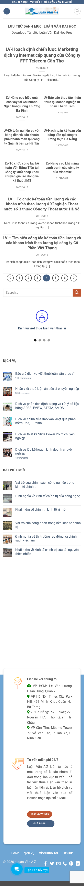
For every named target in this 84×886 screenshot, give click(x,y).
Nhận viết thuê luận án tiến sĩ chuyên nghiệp (47, 389)
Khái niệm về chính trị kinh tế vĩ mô (40, 509)
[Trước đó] (10, 278)
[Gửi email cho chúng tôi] (58, 864)
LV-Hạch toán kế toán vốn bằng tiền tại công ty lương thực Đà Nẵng (62, 135)
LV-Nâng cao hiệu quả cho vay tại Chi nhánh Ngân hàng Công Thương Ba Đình (22, 104)
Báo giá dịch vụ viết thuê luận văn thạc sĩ (44, 374)
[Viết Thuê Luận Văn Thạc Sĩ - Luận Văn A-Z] (42, 11)
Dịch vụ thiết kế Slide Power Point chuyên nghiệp (45, 436)
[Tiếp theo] (73, 278)
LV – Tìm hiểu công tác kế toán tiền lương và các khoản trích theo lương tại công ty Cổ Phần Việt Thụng (42, 243)
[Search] (77, 11)
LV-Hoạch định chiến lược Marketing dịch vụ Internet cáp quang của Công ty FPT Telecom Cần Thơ (42, 55)
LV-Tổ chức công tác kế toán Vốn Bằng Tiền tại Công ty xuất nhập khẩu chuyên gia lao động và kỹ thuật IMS (22, 171)
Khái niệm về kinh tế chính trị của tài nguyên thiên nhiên (47, 552)
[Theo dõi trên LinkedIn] (78, 864)
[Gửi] (77, 293)
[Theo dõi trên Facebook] (45, 864)
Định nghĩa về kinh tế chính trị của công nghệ (47, 496)
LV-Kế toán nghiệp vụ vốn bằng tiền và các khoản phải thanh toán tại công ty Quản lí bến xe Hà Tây (21, 137)
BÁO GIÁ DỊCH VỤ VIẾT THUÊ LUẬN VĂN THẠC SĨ (42, 2)
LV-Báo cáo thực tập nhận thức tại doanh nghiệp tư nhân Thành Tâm (62, 102)
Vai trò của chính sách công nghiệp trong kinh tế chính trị (44, 484)
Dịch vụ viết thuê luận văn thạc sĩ (42, 328)
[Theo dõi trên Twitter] (52, 864)
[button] (6, 11)
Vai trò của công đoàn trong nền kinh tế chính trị (48, 525)
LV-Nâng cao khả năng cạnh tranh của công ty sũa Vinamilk (62, 167)
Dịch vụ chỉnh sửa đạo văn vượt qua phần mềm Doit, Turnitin (45, 421)
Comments (23, 378)
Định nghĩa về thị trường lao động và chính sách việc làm (46, 538)
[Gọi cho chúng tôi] (65, 864)
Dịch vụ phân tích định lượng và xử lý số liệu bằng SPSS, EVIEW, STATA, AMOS (47, 406)
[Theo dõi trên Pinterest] (71, 864)
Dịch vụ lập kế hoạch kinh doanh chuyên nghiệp (44, 451)
